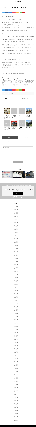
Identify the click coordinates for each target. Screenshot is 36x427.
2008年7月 (15, 362)
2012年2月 (15, 300)
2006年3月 (15, 403)
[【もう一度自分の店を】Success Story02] (7, 82)
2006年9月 (15, 394)
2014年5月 (15, 261)
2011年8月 (15, 309)
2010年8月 (15, 326)
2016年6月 (15, 225)
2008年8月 (15, 361)
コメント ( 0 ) (9, 137)
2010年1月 (15, 336)
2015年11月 (15, 235)
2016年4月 (15, 228)
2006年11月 (15, 391)
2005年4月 (15, 417)
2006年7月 (15, 397)
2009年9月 (15, 342)
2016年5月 (15, 226)
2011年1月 (15, 319)
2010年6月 (15, 329)
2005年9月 (15, 410)
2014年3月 (15, 264)
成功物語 (9, 93)
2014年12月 (15, 251)
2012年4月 (15, 297)
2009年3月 (15, 351)
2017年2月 (15, 213)
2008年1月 (15, 371)
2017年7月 (15, 206)
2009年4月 (15, 349)
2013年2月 (15, 283)
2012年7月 (15, 293)
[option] (7, 174)
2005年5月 (15, 416)
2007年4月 (15, 384)
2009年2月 (15, 352)
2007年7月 (15, 380)
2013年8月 (15, 274)
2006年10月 (15, 393)
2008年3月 (15, 368)
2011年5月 (15, 313)
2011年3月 (15, 316)
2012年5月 (15, 296)
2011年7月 (15, 310)
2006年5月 (15, 400)
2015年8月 (15, 239)
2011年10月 (15, 306)
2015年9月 (15, 238)
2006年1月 (15, 406)
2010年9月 (15, 325)
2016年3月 (15, 229)
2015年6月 (15, 242)
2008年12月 (15, 355)
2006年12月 (15, 390)
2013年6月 (15, 277)
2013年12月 (15, 268)
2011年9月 (15, 307)
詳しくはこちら (18, 193)
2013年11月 (15, 270)
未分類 (4, 93)
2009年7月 (15, 345)
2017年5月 (15, 209)
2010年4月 (15, 332)
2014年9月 (15, 255)
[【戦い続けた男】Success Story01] (18, 82)
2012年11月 (15, 287)
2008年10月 (15, 358)
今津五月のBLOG (18, 1)
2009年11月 (15, 339)
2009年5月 (15, 348)
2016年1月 (15, 232)
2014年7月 (15, 258)
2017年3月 (15, 212)
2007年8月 (15, 378)
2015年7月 (15, 241)
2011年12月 (15, 303)
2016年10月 (15, 219)
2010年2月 (15, 335)
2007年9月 (15, 377)
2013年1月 (15, 284)
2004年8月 (15, 420)
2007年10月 (15, 375)
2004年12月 (15, 419)
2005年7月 (15, 413)
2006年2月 (15, 404)
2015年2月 (15, 248)
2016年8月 (15, 222)
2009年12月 (15, 338)
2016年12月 (15, 216)
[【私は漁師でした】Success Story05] (29, 82)
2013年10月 (15, 271)
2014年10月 (15, 254)
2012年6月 (15, 294)
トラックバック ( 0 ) (26, 137)
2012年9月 (15, 290)
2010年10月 (15, 323)
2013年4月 (15, 280)
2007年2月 (15, 387)
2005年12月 (15, 407)
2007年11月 (15, 374)
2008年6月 (15, 364)
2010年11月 (15, 322)
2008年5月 (15, 365)
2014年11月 (15, 252)
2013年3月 (15, 281)
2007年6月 (15, 381)
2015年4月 (15, 245)
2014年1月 (15, 267)
